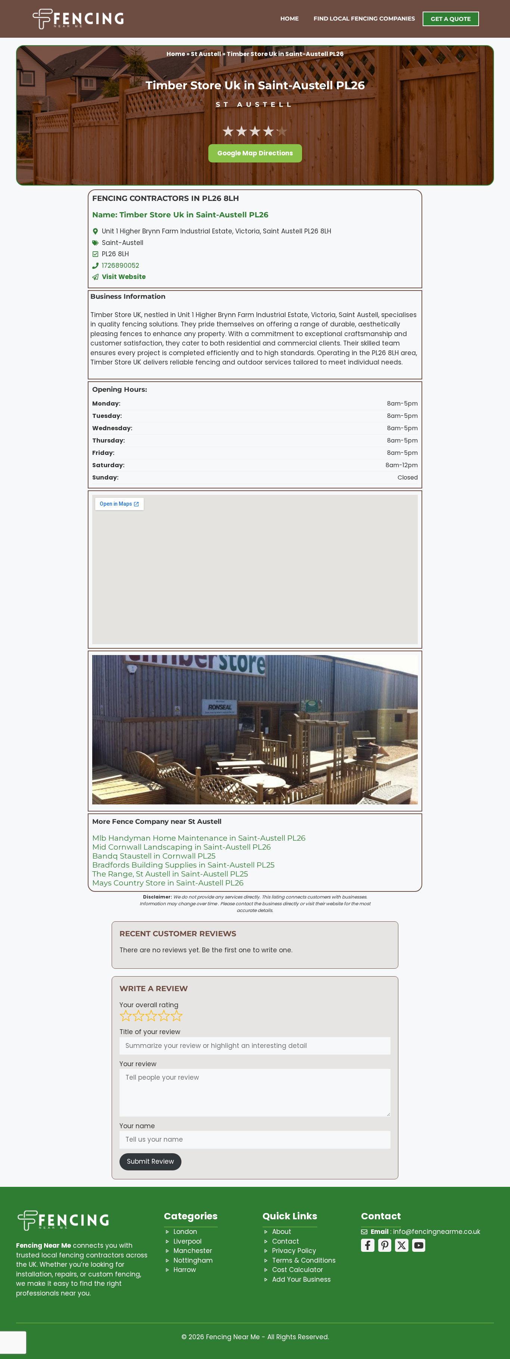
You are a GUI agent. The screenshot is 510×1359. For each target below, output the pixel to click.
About (281, 1231)
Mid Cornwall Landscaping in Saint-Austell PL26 (181, 847)
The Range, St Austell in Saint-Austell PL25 (170, 873)
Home (289, 18)
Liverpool (188, 1241)
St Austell (206, 54)
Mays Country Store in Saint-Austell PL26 (167, 882)
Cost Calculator (297, 1269)
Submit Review (150, 1161)
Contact (285, 1241)
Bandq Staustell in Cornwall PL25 (153, 855)
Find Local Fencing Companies (364, 18)
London (185, 1231)
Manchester (193, 1250)
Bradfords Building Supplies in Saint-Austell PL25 (183, 864)
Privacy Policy (294, 1250)
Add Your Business (301, 1279)
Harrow (185, 1269)
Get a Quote (451, 18)
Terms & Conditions (304, 1260)
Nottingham (193, 1260)
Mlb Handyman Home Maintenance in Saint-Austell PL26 (198, 838)
